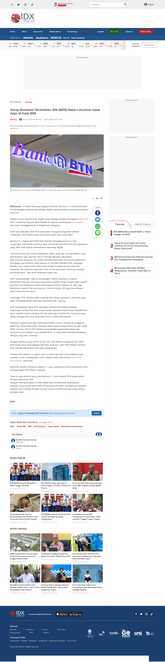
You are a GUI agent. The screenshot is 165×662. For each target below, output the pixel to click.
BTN (70, 207)
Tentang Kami (15, 641)
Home (12, 31)
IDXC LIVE (145, 31)
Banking (87, 31)
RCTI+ (32, 633)
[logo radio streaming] (77, 38)
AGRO (93, 44)
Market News (55, 31)
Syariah (101, 31)
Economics (38, 31)
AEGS (65, 44)
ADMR (36, 44)
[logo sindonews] (42, 38)
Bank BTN (83, 219)
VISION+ (46, 633)
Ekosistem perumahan (72, 426)
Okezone (13, 629)
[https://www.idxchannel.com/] (22, 18)
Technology (72, 31)
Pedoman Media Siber (57, 641)
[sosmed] (97, 213)
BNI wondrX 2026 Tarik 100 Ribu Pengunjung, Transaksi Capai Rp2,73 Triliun (132, 271)
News (24, 31)
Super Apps (53, 426)
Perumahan (40, 426)
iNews (45, 629)
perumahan (78, 222)
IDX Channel (15, 102)
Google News (46, 422)
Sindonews (30, 629)
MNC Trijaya (61, 629)
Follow (97, 413)
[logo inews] (56, 38)
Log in (151, 4)
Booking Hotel (15, 633)
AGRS (108, 44)
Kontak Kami (42, 641)
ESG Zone (115, 31)
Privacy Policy (72, 641)
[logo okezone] (28, 38)
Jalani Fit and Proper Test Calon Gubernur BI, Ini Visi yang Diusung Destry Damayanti (131, 246)
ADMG (22, 44)
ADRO (50, 44)
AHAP (122, 44)
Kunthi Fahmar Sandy (31, 119)
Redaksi (24, 641)
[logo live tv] (66, 37)
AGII (78, 44)
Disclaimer (32, 641)
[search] (125, 4)
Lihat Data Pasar (149, 45)
